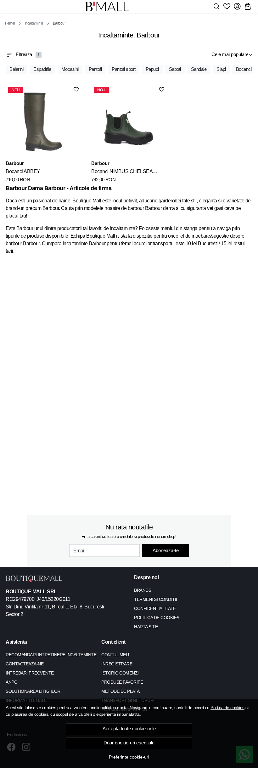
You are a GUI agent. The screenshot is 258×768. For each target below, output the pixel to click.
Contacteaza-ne (24, 663)
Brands (142, 590)
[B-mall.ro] (107, 6)
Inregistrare (116, 663)
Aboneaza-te (166, 550)
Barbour (15, 163)
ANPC (11, 682)
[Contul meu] (237, 6)
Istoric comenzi (120, 672)
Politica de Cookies (156, 617)
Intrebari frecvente (30, 672)
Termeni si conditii (155, 599)
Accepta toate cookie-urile (129, 728)
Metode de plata (120, 691)
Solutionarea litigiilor (33, 691)
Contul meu (115, 654)
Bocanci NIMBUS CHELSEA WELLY (121, 172)
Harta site (146, 626)
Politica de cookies (227, 707)
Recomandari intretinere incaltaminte (51, 654)
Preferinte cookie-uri (129, 757)
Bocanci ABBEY (23, 171)
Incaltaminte (34, 23)
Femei (10, 23)
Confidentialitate (155, 608)
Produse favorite (122, 682)
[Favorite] (226, 6)
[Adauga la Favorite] (76, 89)
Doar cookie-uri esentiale (129, 742)
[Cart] (247, 6)
